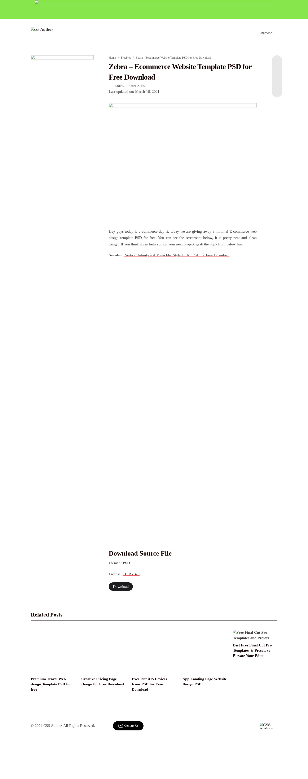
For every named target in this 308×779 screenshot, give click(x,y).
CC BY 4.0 (131, 574)
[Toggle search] (248, 33)
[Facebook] (277, 64)
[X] (277, 89)
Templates (135, 86)
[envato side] (62, 118)
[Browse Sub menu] (275, 33)
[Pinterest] (277, 80)
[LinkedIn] (277, 72)
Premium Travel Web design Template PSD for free (51, 684)
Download (121, 586)
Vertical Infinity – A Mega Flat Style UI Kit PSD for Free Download (176, 255)
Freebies (126, 57)
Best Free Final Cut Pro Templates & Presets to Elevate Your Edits (252, 650)
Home (112, 57)
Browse (266, 33)
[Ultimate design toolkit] (183, 161)
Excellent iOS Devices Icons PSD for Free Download (149, 684)
